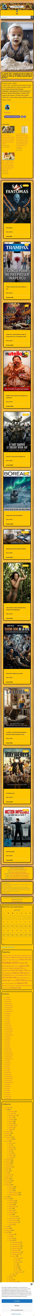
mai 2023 (7, 1066)
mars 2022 (7, 1094)
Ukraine (16, 988)
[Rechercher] (32, 17)
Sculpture (11, 1127)
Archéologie (11, 1200)
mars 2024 (7, 1047)
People (7, 1182)
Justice (10, 1190)
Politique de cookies (16, 1314)
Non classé (8, 1181)
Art (6, 1109)
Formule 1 (11, 1276)
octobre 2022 (8, 1080)
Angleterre (6, 955)
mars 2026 (7, 999)
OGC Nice (17, 1262)
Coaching (7, 1131)
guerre (24, 966)
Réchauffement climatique (8, 985)
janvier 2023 (8, 1074)
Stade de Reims (19, 1272)
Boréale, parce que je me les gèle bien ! (14, 515)
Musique (22, 975)
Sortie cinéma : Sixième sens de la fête (14, 673)
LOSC (16, 1260)
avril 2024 (7, 1045)
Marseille (11, 1147)
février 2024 (8, 1048)
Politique (26, 977)
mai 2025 (7, 1019)
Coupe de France (16, 1244)
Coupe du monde (11, 957)
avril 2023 (7, 1068)
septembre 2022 (9, 1082)
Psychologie (11, 1212)
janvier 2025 (8, 1027)
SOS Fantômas (9, 227)
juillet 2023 (8, 1062)
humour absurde (16, 968)
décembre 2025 (9, 1005)
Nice (29, 975)
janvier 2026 (8, 1003)
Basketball (11, 1234)
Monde (7, 1179)
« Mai (3, 943)
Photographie (12, 1125)
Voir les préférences (17, 1310)
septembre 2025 (9, 1011)
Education (7, 1133)
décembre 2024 (9, 1029)
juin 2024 (7, 1041)
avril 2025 (7, 1021)
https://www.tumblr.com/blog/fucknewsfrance (18, 878)
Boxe (10, 1236)
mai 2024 (7, 1043)
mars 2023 (7, 1070)
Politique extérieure (13, 1192)
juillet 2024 (8, 1039)
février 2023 (8, 1072)
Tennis (7, 988)
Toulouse (11, 1157)
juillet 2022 (7, 1086)
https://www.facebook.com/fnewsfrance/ (19, 875)
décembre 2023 (9, 1052)
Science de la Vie (13, 1220)
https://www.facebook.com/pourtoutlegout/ (19, 876)
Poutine (6, 980)
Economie (11, 1186)
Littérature (11, 1119)
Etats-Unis (25, 960)
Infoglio (7, 1169)
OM (5, 978)
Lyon (10, 1145)
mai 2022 (7, 1090)
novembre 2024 (9, 1031)
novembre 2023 (9, 1054)
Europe (7, 1135)
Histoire (5, 968)
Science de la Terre (13, 1218)
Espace (16, 959)
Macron (18, 973)
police (20, 977)
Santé (18, 985)
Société (7, 1228)
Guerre (10, 1188)
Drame (10, 1139)
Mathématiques (12, 1206)
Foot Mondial (15, 1250)
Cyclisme (11, 1238)
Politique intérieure (13, 1194)
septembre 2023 (9, 1058)
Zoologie (11, 1224)
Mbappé (9, 975)
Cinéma (26, 955)
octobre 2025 (8, 1009)
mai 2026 (7, 997)
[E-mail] (22, 117)
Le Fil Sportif (8, 1175)
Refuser (17, 1305)
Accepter (17, 1301)
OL (16, 1264)
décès (28, 957)
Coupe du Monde (16, 1246)
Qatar (28, 980)
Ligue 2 (13, 1274)
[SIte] (25, 117)
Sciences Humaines (13, 1222)
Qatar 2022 (6, 983)
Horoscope (7, 1165)
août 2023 (7, 1060)
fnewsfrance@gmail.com (17, 901)
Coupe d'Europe (15, 1242)
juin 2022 (7, 1088)
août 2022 (7, 1084)
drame (21, 957)
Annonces (7, 1107)
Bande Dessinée (12, 1115)
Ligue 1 (23, 970)
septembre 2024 (9, 1035)
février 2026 (8, 1001)
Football (10, 962)
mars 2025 (7, 1023)
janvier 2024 (8, 1050)
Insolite (7, 1171)
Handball (11, 1280)
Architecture (11, 1111)
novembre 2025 (9, 1007)
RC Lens (17, 1270)
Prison (13, 980)
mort (15, 975)
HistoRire (7, 1163)
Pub (6, 1196)
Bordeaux (11, 1143)
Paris (12, 977)
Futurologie (8, 1159)
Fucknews (7, 112)
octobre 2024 (8, 1033)
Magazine (7, 1177)
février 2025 (8, 1025)
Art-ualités (11, 1113)
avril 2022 (7, 1092)
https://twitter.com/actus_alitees (19, 872)
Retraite (13, 983)
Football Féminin (16, 1254)
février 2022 (8, 1096)
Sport (6, 1232)
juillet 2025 (7, 1015)
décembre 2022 (9, 1076)
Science (25, 985)
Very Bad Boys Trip (10, 793)
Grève (16, 966)
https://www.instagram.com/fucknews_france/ (19, 873)
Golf (10, 1278)
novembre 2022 (9, 1078)
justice (15, 970)
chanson (13, 955)
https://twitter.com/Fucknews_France (19, 869)
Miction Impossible (10, 851)
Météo (10, 1208)
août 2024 (7, 1037)
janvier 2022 (8, 1098)
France (23, 963)
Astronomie (11, 1202)
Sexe (6, 1226)
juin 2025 (7, 1017)
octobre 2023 (8, 1056)
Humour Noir (8, 1167)
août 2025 (7, 1013)
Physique (11, 1210)
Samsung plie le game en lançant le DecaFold (16, 548)
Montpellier (11, 1149)
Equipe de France (8, 959)
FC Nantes (17, 1258)
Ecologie (11, 1204)
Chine (19, 955)
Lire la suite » (9, 232)
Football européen (16, 1252)
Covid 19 (14, 1216)
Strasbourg (11, 1155)
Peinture (11, 1123)
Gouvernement (8, 966)
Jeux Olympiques (13, 1282)
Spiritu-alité (8, 1230)
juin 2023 (7, 1064)
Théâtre (10, 1129)
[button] (31, 1284)
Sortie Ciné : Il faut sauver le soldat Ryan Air (15, 456)
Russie (22, 983)
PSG (20, 980)
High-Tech (7, 1161)
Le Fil (6, 1173)
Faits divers (8, 1137)
